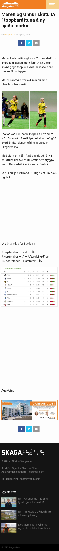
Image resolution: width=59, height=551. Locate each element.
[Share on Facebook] (21, 43)
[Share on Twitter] (29, 43)
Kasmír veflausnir (30, 478)
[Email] (36, 43)
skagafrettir (9, 34)
